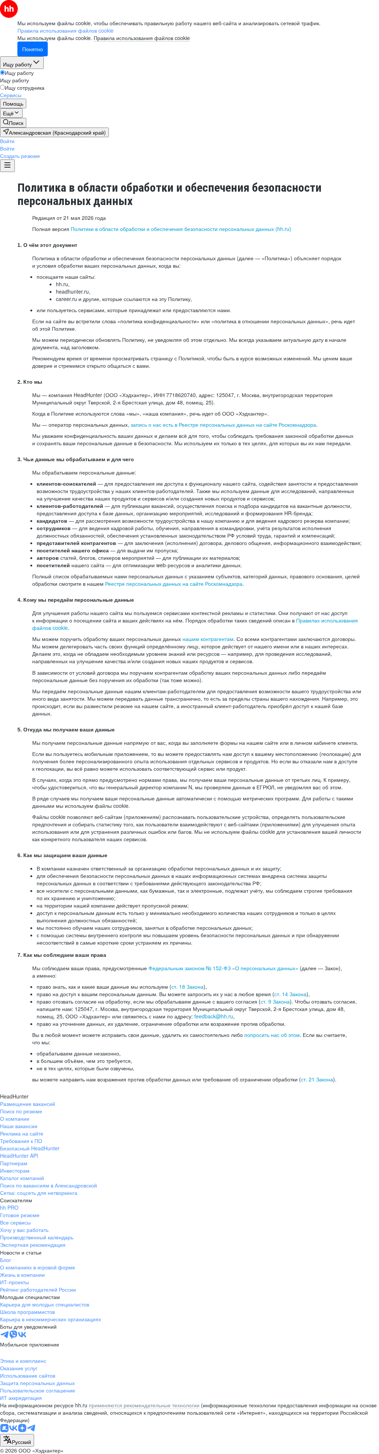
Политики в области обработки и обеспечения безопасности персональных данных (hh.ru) (181, 228)
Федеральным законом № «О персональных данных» (223, 968)
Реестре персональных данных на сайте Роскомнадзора (173, 583)
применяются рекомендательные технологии (144, 1405)
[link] (13, 123)
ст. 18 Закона (187, 986)
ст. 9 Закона (275, 1001)
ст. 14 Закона (290, 994)
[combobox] (17, 1440)
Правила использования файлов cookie (142, 38)
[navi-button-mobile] (7, 165)
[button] (7, 141)
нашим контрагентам (208, 638)
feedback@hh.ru (213, 1016)
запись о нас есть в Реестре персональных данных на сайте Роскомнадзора (223, 424)
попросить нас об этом (272, 1034)
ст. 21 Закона (317, 1079)
